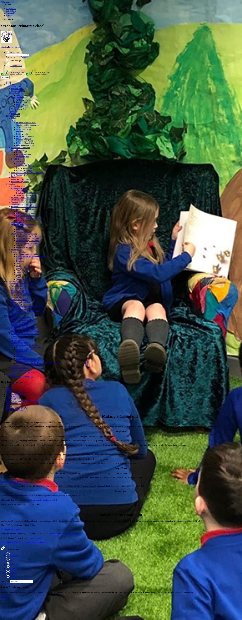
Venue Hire (15, 114)
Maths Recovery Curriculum (27, 241)
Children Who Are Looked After (24, 365)
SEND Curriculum (23, 127)
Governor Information (25, 166)
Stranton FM (11, 13)
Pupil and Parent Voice (25, 145)
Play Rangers (21, 102)
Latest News (11, 11)
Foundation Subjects (24, 247)
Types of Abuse (17, 336)
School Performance (19, 150)
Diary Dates (11, 9)
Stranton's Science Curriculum (23, 202)
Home (8, 82)
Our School (10, 84)
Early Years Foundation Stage (23, 209)
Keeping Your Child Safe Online (29, 347)
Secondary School (23, 138)
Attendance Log (22, 163)
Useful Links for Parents (26, 359)
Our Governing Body (24, 168)
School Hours (16, 89)
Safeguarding (11, 315)
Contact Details (17, 86)
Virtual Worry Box (18, 109)
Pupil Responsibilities (19, 98)
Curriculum (10, 184)
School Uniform (17, 297)
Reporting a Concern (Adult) (22, 322)
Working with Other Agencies (23, 372)
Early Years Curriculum (25, 213)
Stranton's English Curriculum (23, 197)
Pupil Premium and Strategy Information (27, 173)
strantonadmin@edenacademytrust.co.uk (66, 534)
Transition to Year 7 (19, 309)
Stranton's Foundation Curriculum (24, 207)
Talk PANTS (21, 354)
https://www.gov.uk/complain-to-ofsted (41, 500)
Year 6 (18, 277)
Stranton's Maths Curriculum (22, 200)
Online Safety (16, 304)
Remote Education (18, 252)
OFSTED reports (18, 159)
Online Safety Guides (24, 349)
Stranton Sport (17, 222)
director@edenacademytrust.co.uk (14, 482)
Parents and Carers (13, 281)
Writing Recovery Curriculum (28, 238)
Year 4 (18, 272)
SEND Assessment (23, 129)
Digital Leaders (22, 104)
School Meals (16, 288)
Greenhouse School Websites (35, 542)
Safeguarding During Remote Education (27, 331)
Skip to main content (9, 2)
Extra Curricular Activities (21, 293)
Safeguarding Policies (19, 324)
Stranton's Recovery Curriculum (24, 234)
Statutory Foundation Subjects (28, 245)
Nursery (19, 259)
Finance (14, 177)
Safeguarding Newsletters (21, 370)
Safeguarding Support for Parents (24, 345)
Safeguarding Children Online (23, 329)
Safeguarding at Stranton (21, 318)
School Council (22, 107)
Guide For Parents (23, 220)
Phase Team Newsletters (21, 302)
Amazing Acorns (23, 268)
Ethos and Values (18, 91)
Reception (20, 261)
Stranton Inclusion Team (26, 123)
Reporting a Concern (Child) (22, 320)
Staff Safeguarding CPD (21, 338)
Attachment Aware (23, 231)
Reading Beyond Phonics (26, 193)
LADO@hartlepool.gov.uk (12, 529)
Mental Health (21, 356)
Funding (19, 132)
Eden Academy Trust (19, 175)
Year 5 (18, 275)
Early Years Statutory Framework (29, 218)
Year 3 (18, 270)
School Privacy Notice (20, 182)
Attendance (10, 374)
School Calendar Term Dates (22, 284)
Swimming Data (22, 157)
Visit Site (4, 597)
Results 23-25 (21, 152)
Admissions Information (20, 148)
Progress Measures (23, 154)
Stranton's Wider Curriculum (22, 225)
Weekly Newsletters (19, 300)
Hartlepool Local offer (25, 143)
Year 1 (18, 263)
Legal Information (36, 538)
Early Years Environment (26, 216)
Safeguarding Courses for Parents (29, 361)
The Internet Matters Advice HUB (29, 306)
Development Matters (24, 211)
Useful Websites (22, 134)
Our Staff (15, 93)
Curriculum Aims (18, 186)
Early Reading (22, 191)
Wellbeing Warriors (24, 100)
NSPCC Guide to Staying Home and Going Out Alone (38, 363)
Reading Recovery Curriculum (28, 236)
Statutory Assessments (20, 290)
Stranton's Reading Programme (28, 195)
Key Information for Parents (27, 254)
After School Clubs (24, 295)
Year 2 (18, 266)
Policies (9, 15)
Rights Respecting (23, 227)
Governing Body (18, 161)
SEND (14, 120)
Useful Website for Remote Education (31, 256)
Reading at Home (18, 313)
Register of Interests (24, 170)
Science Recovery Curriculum (28, 243)
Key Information (13, 116)
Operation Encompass (20, 368)
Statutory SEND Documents (27, 125)
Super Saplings (22, 279)
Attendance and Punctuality (22, 377)
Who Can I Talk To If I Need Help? (25, 311)
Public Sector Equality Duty (22, 179)
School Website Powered (11, 542)
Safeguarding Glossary (20, 343)
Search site (5, 581)
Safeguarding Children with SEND (25, 334)
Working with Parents (24, 141)
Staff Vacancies (22, 95)
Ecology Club (21, 229)
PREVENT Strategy (19, 340)
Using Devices (22, 352)
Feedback (15, 111)
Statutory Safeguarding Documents (25, 327)
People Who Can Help (25, 136)
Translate (24, 57)
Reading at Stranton (19, 188)
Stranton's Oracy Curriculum (22, 204)
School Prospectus (18, 286)
